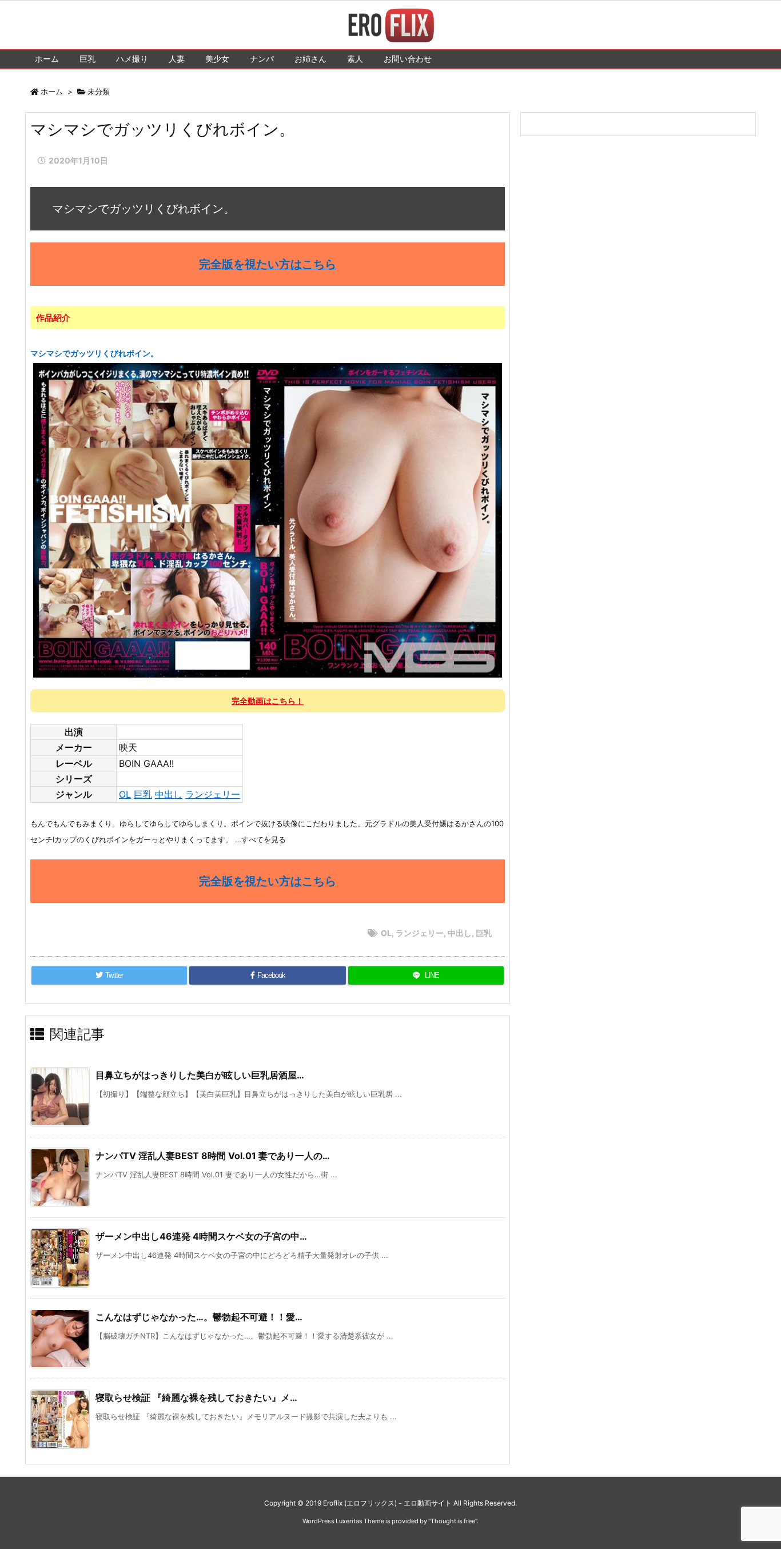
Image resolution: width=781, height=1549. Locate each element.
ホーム (52, 91)
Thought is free (453, 1521)
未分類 (98, 91)
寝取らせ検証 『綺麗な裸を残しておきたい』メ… (196, 1397)
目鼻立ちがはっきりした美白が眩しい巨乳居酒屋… (199, 1075)
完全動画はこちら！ (268, 701)
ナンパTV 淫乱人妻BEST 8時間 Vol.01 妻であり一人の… (212, 1155)
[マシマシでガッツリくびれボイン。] (268, 519)
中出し (168, 794)
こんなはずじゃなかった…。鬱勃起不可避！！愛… (198, 1317)
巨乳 (143, 794)
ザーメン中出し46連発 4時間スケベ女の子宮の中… (201, 1236)
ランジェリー (212, 794)
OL (125, 794)
